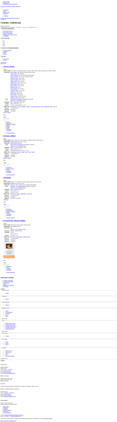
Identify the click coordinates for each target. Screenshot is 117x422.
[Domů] (10, 6)
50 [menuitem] (3, 44)
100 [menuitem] (4, 45)
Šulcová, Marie (13, 143)
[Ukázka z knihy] (10, 168)
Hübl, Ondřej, (13, 94)
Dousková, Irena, (14, 78)
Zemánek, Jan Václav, (15, 141)
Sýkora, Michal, (13, 88)
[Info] (9, 118)
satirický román (26, 236)
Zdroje (4, 284)
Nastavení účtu (6, 12)
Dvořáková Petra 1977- (11, 326)
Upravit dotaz (6, 282)
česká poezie (13, 193)
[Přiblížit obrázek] (3, 118)
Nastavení (8, 420)
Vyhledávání (6, 10)
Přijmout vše (3, 420)
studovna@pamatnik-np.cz (9, 373)
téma (42, 106)
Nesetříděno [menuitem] (5, 35)
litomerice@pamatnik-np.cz (10, 396)
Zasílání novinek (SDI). (8, 281)
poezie (19, 152)
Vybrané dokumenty (10, 133)
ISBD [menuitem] (4, 52)
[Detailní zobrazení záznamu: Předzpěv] (5, 199)
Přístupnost (5, 407)
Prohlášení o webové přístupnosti (10, 4)
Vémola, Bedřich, (14, 75)
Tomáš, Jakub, (13, 73)
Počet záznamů (5, 38)
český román (19, 236)
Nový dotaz (5, 286)
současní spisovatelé (35, 106)
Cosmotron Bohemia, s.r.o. (16, 416)
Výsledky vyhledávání (8, 280)
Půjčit (4, 69)
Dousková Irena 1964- (10, 324)
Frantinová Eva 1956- (10, 327)
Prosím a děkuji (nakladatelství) (17, 144)
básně (23, 152)
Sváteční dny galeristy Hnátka (14, 220)
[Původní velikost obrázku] (6, 118)
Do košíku (3, 56)
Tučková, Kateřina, (14, 79)
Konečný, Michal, (14, 76)
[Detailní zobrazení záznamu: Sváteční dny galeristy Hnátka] (9, 258)
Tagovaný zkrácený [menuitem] (7, 50)
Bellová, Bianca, (14, 84)
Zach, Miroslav (13, 226)
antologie (23, 106)
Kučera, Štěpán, (13, 85)
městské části (47, 106)
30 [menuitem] (3, 43)
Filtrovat (2, 289)
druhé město (8, 352)
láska (26, 152)
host (6, 354)
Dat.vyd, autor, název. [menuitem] (8, 33)
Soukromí (5, 409)
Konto (4, 11)
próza (19, 106)
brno (7, 315)
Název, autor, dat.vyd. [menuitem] (8, 32)
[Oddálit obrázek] (5, 118)
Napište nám (6, 411)
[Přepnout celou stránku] (7, 118)
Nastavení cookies (7, 412)
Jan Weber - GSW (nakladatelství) (17, 186)
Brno (51, 106)
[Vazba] (8, 122)
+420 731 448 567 (8, 395)
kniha (7, 293)
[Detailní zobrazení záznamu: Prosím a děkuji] (7, 158)
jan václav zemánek (10, 356)
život (30, 152)
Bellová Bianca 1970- (10, 323)
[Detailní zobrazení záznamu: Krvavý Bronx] (7, 112)
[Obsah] (8, 125)
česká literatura (13, 106)
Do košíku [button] (8, 129)
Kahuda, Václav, (14, 96)
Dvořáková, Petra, (14, 90)
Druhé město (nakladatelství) (16, 99)
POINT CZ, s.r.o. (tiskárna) (16, 100)
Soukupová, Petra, (14, 97)
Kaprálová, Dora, (14, 87)
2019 (7, 344)
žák (11, 227)
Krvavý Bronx (8, 66)
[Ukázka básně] (9, 210)
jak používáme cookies (47, 418)
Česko (7, 336)
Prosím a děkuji (9, 136)
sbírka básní (23, 193)
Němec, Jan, (13, 91)
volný (7, 299)
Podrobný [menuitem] (5, 51)
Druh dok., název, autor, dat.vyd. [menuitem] (10, 34)
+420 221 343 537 (7, 370)
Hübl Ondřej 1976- (10, 328)
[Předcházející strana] (6, 165)
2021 (7, 342)
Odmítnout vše (13, 420)
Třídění (7, 28)
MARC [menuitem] (4, 54)
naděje (33, 152)
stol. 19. (55, 106)
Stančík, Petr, (13, 93)
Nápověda (5, 13)
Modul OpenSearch (7, 410)
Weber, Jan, (12, 184)
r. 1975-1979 (29, 193)
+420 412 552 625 (7, 394)
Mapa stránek (6, 406)
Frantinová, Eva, (14, 183)
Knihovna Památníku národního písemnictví (10, 18)
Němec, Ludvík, (13, 81)
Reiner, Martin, (13, 72)
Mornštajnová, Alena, (15, 82)
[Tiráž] (7, 128)
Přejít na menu (6, 2)
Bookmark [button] (8, 130)
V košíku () (3, 19)
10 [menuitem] (3, 40)
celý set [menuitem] (4, 60)
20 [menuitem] (3, 41)
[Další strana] (7, 165)
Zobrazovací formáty (9, 48)
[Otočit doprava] (5, 165)
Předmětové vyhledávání (8, 285)
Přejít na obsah (6, 1)
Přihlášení (5, 15)
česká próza (13, 236)
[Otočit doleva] (3, 165)
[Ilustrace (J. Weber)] (10, 211)
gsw (6, 353)
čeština (7, 305)
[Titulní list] (8, 123)
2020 (7, 343)
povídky (28, 106)
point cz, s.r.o (8, 350)
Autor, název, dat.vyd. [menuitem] (8, 31)
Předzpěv (7, 177)
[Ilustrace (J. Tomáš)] (10, 124)
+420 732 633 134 (7, 372)
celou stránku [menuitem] (6, 58)
